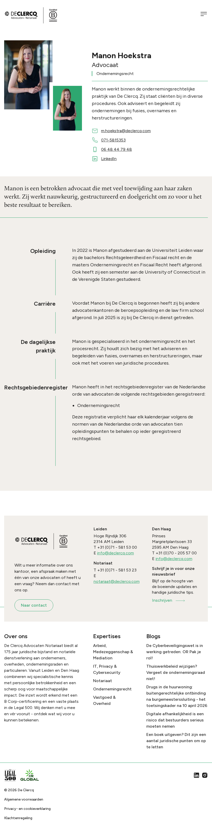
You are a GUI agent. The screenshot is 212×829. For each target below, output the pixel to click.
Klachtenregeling (18, 818)
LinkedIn (109, 158)
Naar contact (34, 605)
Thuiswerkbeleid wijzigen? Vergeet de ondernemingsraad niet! (175, 672)
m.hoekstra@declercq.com (126, 130)
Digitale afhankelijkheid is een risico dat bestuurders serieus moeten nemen (175, 720)
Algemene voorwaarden (23, 799)
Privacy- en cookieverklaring (27, 809)
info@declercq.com (115, 553)
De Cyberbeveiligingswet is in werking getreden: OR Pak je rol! (174, 651)
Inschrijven (162, 600)
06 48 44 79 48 (116, 149)
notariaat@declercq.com (117, 581)
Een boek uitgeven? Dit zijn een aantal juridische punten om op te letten (176, 740)
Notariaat (102, 680)
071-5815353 (113, 140)
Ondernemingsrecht (112, 689)
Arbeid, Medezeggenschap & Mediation (113, 651)
